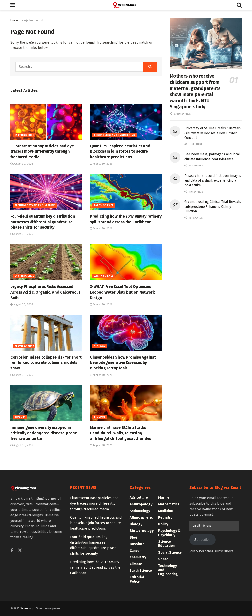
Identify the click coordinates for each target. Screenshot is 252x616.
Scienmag (26, 608)
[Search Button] (239, 5)
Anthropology (141, 504)
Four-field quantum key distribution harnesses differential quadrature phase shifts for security (42, 222)
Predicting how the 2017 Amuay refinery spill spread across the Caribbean (95, 567)
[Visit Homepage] (126, 5)
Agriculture (139, 498)
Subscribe (202, 540)
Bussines (137, 544)
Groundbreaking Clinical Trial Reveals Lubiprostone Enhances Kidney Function (212, 206)
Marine (163, 498)
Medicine (165, 511)
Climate (136, 564)
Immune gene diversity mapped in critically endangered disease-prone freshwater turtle (43, 433)
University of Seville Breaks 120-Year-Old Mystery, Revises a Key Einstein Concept (212, 133)
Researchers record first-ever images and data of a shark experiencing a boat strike (212, 180)
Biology (99, 346)
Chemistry (138, 557)
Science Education (166, 544)
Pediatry (165, 517)
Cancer (135, 551)
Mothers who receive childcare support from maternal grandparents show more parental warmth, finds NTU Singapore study (195, 91)
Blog (133, 537)
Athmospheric (141, 517)
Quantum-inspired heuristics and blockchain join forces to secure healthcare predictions (120, 151)
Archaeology (140, 511)
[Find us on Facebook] (11, 551)
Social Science (170, 552)
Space (163, 559)
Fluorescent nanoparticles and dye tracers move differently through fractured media (42, 151)
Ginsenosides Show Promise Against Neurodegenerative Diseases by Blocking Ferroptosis (123, 363)
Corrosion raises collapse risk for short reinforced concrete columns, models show (45, 363)
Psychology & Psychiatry (169, 533)
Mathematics (168, 504)
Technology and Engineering (114, 135)
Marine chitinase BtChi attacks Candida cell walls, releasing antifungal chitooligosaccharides (120, 433)
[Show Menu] (12, 5)
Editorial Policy (137, 579)
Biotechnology (142, 531)
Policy (163, 524)
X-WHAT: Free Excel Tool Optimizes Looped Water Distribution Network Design (122, 292)
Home (14, 20)
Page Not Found (32, 20)
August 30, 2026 (23, 163)
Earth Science (24, 135)
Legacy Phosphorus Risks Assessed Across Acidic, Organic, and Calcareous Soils (45, 292)
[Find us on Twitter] (20, 551)
